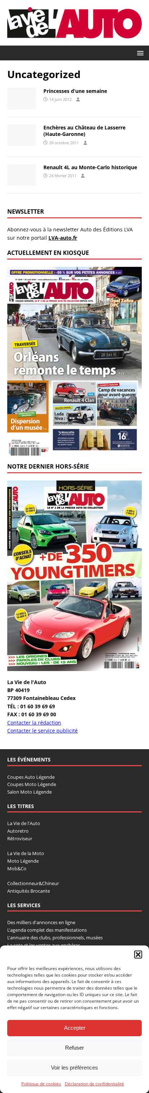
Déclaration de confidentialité (94, 1084)
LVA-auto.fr (62, 237)
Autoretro (18, 831)
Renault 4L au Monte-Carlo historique (90, 167)
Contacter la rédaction (34, 722)
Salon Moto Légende (29, 792)
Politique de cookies (41, 1084)
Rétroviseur (19, 838)
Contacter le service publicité (42, 730)
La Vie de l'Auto (23, 823)
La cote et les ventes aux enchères (43, 945)
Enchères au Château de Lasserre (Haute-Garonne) (84, 130)
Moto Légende (23, 861)
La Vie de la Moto (25, 853)
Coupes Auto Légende (31, 777)
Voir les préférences (74, 1067)
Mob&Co (16, 868)
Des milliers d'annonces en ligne (41, 922)
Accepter (74, 1028)
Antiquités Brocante (28, 891)
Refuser (74, 1048)
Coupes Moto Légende (31, 784)
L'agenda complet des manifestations (47, 930)
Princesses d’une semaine (75, 90)
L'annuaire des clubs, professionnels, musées (55, 937)
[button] (138, 954)
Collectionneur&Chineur (33, 883)
